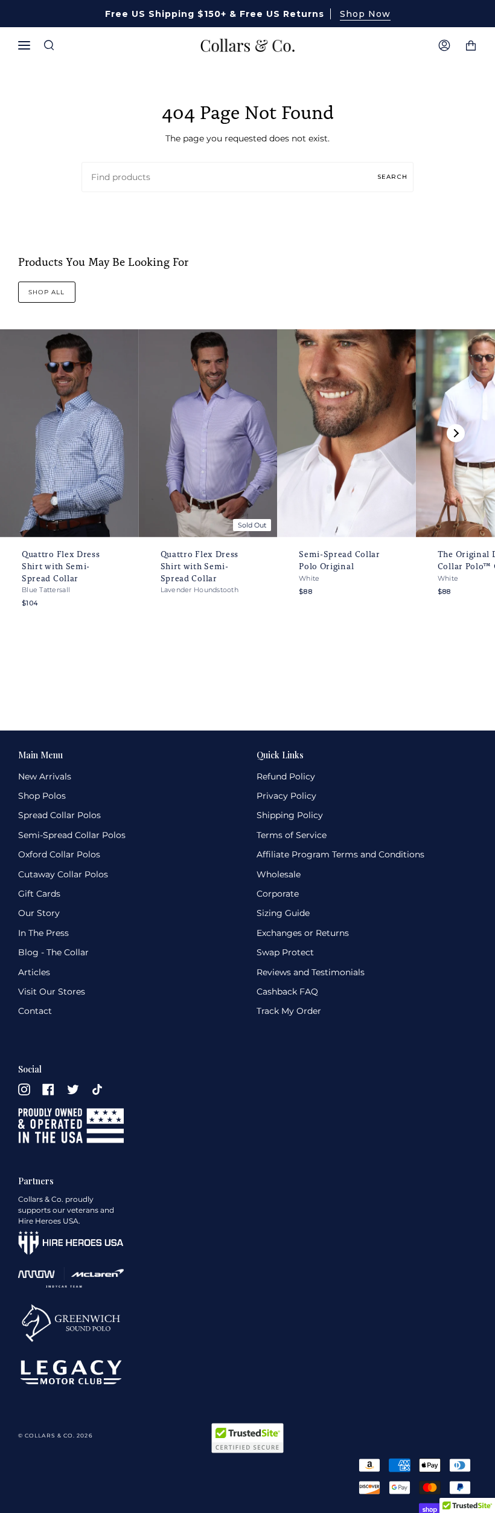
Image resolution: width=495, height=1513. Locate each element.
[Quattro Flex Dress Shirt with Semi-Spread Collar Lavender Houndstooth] (208, 433)
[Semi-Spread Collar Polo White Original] (346, 433)
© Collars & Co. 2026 (55, 1435)
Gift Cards (39, 893)
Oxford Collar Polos (59, 854)
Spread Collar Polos (59, 815)
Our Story (39, 913)
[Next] (456, 433)
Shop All (46, 291)
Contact (35, 1010)
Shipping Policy (290, 815)
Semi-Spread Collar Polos (72, 835)
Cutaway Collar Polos (63, 874)
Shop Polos (42, 795)
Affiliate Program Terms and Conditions (340, 854)
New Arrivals (44, 776)
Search (392, 176)
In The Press (43, 932)
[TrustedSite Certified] (247, 1438)
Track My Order (289, 1010)
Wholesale (279, 874)
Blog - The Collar (53, 952)
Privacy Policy (286, 795)
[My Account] (444, 45)
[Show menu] (27, 45)
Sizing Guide (283, 913)
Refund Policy (286, 776)
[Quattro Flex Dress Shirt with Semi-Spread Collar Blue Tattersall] (69, 433)
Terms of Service (292, 835)
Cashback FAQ (287, 991)
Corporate (278, 893)
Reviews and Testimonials (311, 972)
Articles (34, 972)
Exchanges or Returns (303, 932)
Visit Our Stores (51, 991)
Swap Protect (285, 952)
